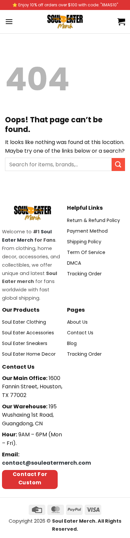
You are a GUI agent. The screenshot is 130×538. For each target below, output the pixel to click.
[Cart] (121, 22)
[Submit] (118, 164)
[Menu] (9, 21)
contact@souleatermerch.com (46, 463)
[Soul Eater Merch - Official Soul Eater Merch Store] (65, 21)
